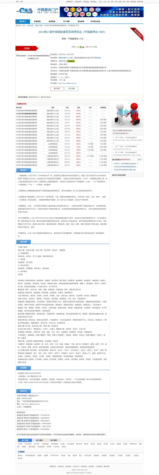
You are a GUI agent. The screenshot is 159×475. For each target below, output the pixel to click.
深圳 (112, 1)
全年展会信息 (95, 21)
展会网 (75, 455)
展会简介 (23, 21)
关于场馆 (66, 21)
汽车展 (20, 444)
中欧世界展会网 (30, 455)
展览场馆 (84, 466)
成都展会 (96, 455)
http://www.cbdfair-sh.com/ (68, 83)
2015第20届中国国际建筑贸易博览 (26, 141)
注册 (21, 1)
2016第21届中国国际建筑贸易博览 (26, 138)
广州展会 (120, 455)
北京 (100, 1)
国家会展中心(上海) (66, 58)
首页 (23, 25)
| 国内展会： (94, 1)
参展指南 (37, 21)
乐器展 (125, 444)
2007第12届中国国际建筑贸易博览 (26, 165)
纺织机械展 (54, 444)
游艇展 (24, 446)
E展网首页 (69, 1)
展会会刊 (76, 466)
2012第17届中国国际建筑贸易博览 (26, 150)
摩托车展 (79, 444)
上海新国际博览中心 (52, 156)
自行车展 (36, 444)
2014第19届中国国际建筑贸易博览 (26, 144)
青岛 (124, 1)
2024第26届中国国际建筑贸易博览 (26, 116)
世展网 (39, 455)
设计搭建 (71, 88)
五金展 (62, 444)
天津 (116, 1)
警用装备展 (41, 446)
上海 (104, 1)
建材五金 (62, 61)
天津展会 (104, 455)
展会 (80, 455)
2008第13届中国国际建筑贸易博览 (26, 162)
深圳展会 (112, 455)
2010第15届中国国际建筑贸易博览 (26, 156)
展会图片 (92, 466)
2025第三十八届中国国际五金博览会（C (126, 163)
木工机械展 (70, 444)
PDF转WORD (54, 455)
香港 (128, 1)
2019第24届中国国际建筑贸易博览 (26, 129)
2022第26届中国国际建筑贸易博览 (26, 123)
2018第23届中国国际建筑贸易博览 (26, 132)
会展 (69, 455)
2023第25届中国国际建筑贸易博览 (26, 120)
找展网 (46, 455)
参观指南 (52, 21)
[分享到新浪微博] (83, 47)
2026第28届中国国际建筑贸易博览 (26, 110)
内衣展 (106, 444)
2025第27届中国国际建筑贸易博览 (26, 113)
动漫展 (63, 446)
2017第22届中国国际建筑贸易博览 (26, 135)
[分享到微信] (81, 47)
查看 (105, 120)
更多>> (140, 159)
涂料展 (86, 444)
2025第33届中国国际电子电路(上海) (125, 170)
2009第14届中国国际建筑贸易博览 (26, 159)
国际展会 (133, 1)
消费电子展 (133, 444)
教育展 (49, 446)
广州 (108, 1)
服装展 (99, 444)
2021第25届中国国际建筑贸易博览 (26, 126)
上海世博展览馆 (53, 144)
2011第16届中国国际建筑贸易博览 (26, 153)
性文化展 (56, 446)
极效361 (20, 455)
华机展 (63, 455)
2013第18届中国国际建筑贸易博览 (26, 147)
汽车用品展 (27, 444)
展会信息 (78, 1)
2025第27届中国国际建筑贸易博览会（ (125, 167)
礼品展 (112, 444)
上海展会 (136, 455)
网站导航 (140, 1)
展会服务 (86, 1)
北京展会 (128, 455)
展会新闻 (81, 21)
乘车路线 (97, 58)
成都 (120, 1)
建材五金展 (39, 25)
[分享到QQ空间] (78, 47)
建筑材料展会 (33, 97)
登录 (17, 1)
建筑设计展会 (45, 97)
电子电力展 (87, 455)
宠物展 (119, 444)
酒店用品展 (31, 446)
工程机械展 (45, 444)
